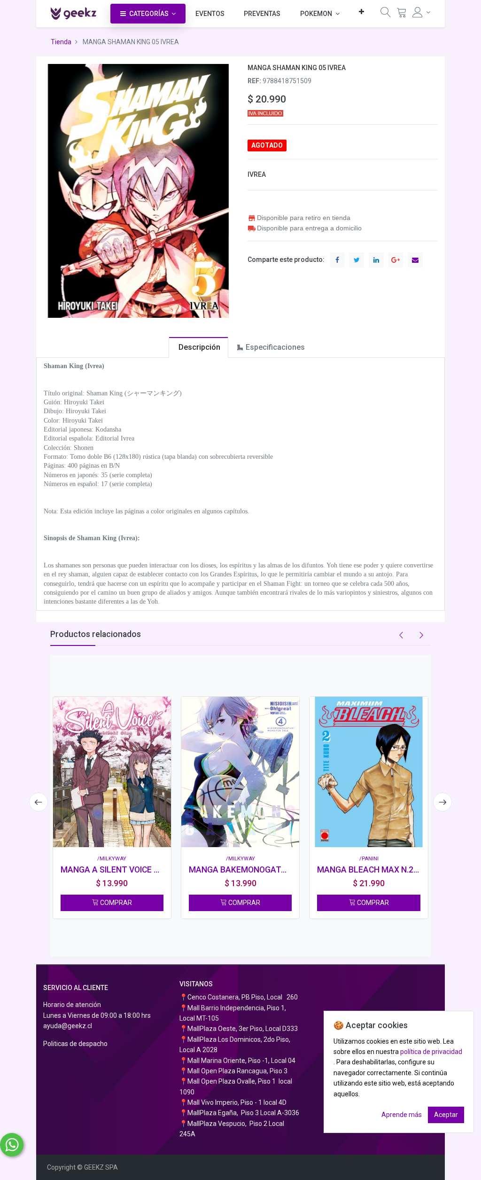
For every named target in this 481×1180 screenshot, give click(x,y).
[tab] (198, 347)
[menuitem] (210, 14)
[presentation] (38, 802)
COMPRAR (115, 902)
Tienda (61, 42)
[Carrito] (401, 14)
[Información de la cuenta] (421, 12)
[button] (361, 11)
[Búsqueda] (385, 14)
